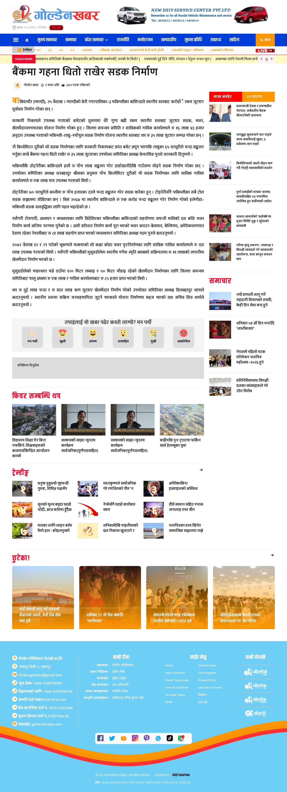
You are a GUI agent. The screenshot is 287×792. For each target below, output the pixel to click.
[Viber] (147, 738)
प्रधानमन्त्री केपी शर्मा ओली (147, 50)
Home (169, 665)
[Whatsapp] (158, 738)
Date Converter (175, 672)
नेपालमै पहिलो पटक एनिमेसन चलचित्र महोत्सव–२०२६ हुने (174, 618)
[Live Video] (265, 49)
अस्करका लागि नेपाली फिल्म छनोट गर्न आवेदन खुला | (236, 59)
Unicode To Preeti (210, 687)
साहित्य (234, 40)
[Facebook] (100, 738)
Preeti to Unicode (177, 680)
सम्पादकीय (168, 40)
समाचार (70, 40)
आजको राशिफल (223, 50)
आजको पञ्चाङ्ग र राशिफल (188, 50)
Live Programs (207, 672)
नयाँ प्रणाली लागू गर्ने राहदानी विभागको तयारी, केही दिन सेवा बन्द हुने (40, 615)
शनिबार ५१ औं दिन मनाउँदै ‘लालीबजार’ (105, 618)
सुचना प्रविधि (193, 40)
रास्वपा (88, 50)
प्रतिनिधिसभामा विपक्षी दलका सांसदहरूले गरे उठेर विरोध (240, 618)
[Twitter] (112, 738)
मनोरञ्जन (145, 40)
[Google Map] (181, 738)
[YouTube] (123, 738)
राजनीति (123, 40)
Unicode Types (175, 694)
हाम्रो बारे (202, 702)
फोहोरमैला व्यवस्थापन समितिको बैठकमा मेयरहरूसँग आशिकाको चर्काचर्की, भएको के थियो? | (67, 59)
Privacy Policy (207, 680)
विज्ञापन (202, 694)
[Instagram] (135, 738)
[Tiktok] (170, 738)
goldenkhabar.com (47, 724)
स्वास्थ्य (216, 40)
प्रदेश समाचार (94, 40)
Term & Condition (176, 687)
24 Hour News (207, 665)
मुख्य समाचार (47, 40)
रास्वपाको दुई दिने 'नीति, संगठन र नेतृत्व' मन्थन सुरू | (164, 59)
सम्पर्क (168, 702)
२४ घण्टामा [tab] (254, 96)
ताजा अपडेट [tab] (222, 96)
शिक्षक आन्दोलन (112, 50)
